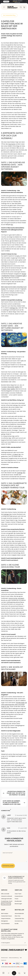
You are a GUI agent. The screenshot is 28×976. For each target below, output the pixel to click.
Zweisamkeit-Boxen (6, 916)
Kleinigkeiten (4, 921)
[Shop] (3, 973)
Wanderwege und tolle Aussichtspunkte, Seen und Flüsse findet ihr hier (14, 704)
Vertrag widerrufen (6, 903)
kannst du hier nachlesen (16, 598)
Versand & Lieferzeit (6, 896)
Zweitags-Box (5, 57)
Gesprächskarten (5, 918)
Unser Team (18, 894)
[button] (1, 1)
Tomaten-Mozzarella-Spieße (10, 387)
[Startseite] (14, 973)
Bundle (16, 923)
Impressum (3, 960)
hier (12, 224)
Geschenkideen (5, 923)
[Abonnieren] (25, 943)
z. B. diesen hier (16, 454)
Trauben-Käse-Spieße (8, 389)
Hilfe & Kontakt (5, 894)
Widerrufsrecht (4, 957)
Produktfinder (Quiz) (6, 901)
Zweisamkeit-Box (19, 918)
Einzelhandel (18, 901)
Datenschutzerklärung (14, 957)
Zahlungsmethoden (6, 898)
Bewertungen (18, 903)
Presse (16, 898)
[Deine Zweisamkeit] (12, 7)
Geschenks (11, 144)
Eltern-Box (17, 916)
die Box (11, 63)
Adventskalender (19, 913)
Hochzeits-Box (19, 921)
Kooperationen (19, 896)
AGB (20, 957)
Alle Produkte (4, 913)
